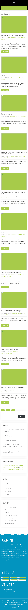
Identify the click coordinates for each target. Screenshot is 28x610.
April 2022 (7, 483)
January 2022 (8, 491)
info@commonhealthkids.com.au (12, 592)
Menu (4, 8)
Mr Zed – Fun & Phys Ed (10, 520)
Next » (12, 410)
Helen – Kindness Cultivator (11, 515)
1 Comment (14, 313)
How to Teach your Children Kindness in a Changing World (13, 35)
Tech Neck (3, 232)
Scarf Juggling (4, 75)
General (19, 156)
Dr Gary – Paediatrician (10, 510)
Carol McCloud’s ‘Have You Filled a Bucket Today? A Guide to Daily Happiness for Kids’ (14, 153)
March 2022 (7, 486)
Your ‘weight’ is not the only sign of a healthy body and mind (13, 193)
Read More (5, 51)
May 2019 (7, 494)
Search (5, 413)
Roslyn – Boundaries (9, 523)
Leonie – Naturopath (10, 518)
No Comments (12, 37)
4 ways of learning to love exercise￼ (9, 349)
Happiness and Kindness (6, 114)
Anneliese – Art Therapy (10, 507)
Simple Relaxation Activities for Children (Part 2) (12, 272)
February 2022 (8, 488)
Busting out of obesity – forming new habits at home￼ (13, 388)
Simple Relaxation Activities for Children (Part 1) (11, 311)
